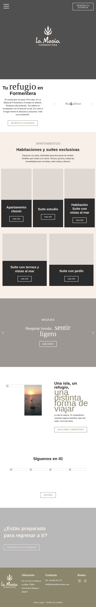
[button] (54, 103)
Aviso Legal (38, 602)
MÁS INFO (48, 344)
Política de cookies (54, 602)
